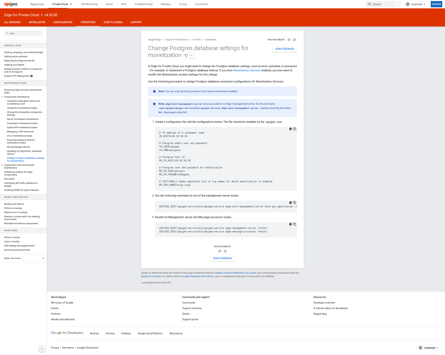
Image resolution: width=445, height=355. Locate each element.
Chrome (110, 333)
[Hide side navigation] (41, 348)
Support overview (192, 308)
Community (201, 4)
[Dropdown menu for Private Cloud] (72, 4)
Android (94, 333)
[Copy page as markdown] (186, 55)
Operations (88, 22)
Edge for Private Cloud (21, 15)
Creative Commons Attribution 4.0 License (235, 273)
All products (176, 333)
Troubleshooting (143, 4)
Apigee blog (320, 313)
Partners (55, 313)
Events (54, 308)
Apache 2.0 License (151, 276)
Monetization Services (247, 70)
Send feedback (284, 48)
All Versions (12, 22)
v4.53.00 (50, 15)
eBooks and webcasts (63, 319)
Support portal (190, 319)
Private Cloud (60, 4)
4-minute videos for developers (331, 308)
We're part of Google (62, 302)
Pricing (183, 4)
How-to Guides (113, 22)
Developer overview (324, 302)
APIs (123, 4)
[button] (23, 97)
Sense (109, 4)
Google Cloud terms (88, 347)
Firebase (126, 333)
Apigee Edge (37, 4)
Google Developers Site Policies (197, 276)
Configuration (62, 22)
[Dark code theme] (291, 129)
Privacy (55, 347)
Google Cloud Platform (150, 333)
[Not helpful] (294, 39)
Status (186, 313)
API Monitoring (89, 4)
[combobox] (383, 4)
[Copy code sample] (295, 129)
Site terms (68, 347)
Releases (166, 4)
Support (136, 22)
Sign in (436, 4)
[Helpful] (289, 39)
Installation (37, 22)
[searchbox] (23, 33)
